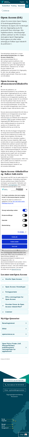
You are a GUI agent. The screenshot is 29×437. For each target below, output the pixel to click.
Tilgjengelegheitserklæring (14, 394)
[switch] (25, 215)
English (22, 2)
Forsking (14, 6)
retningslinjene (12, 185)
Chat (22, 435)
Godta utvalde (14, 241)
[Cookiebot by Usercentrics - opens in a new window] (17, 189)
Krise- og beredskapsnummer (14, 390)
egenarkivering (16, 269)
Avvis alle (14, 246)
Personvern (14, 396)
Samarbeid (21, 6)
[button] (27, 2)
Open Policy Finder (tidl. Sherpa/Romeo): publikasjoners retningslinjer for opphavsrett (11, 347)
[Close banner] (26, 189)
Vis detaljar (21, 232)
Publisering (6, 10)
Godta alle (14, 237)
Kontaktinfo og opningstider (14, 380)
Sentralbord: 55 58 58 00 (15, 385)
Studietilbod (6, 6)
